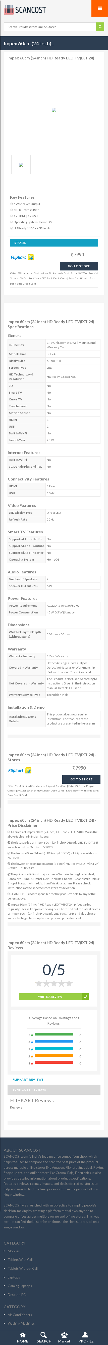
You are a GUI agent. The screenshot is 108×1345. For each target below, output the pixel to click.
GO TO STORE (79, 266)
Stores (20, 242)
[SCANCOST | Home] (54, 10)
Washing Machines (21, 1323)
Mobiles (14, 1251)
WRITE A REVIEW (50, 996)
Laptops (14, 1277)
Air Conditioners (20, 1315)
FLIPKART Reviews (28, 1079)
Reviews (16, 1107)
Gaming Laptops (20, 1286)
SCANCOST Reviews (29, 1089)
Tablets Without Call (23, 1268)
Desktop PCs (17, 1295)
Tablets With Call (20, 1260)
